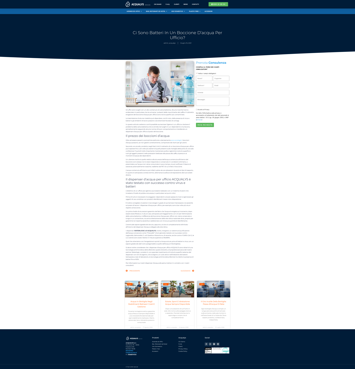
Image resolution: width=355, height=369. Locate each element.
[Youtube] (214, 344)
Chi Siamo (157, 4)
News (186, 4)
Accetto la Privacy (203, 109)
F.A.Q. (168, 4)
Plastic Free (194, 11)
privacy (199, 120)
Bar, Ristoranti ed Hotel (155, 11)
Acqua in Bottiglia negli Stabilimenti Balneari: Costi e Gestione (141, 304)
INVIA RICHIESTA (204, 125)
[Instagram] (210, 344)
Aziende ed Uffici (133, 11)
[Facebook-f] (206, 344)
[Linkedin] (217, 344)
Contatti (195, 4)
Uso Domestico (177, 11)
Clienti (176, 4)
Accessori (208, 11)
